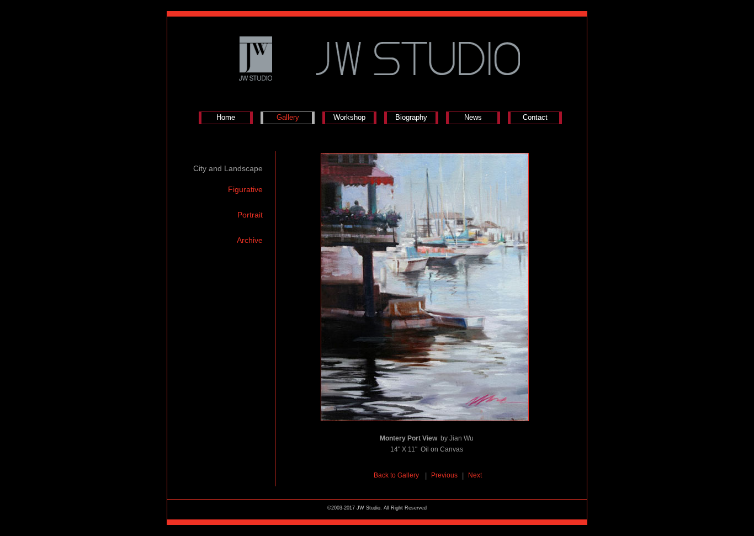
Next (475, 475)
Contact (535, 117)
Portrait (250, 214)
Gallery (288, 117)
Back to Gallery (397, 475)
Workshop (349, 117)
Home (225, 117)
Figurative (245, 189)
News (473, 117)
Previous (444, 475)
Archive (250, 240)
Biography (411, 117)
